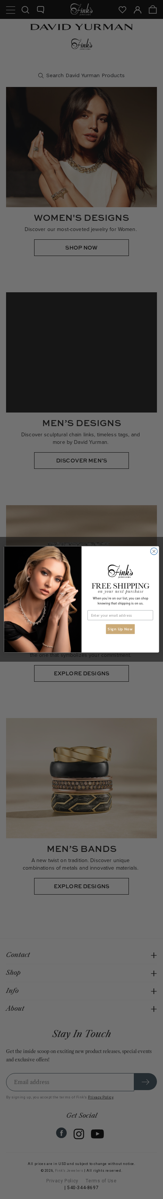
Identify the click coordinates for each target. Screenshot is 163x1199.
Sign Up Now (120, 629)
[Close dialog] (153, 551)
